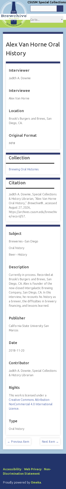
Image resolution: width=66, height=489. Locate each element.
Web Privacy (33, 469)
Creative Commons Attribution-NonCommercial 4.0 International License (30, 404)
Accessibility (12, 469)
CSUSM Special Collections (46, 2)
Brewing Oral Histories (24, 169)
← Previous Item (18, 441)
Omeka (36, 482)
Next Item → (50, 441)
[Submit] (60, 8)
